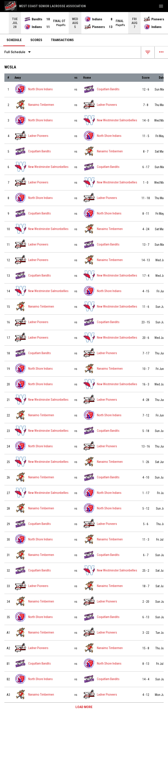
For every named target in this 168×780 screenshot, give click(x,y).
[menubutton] (161, 6)
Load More (84, 707)
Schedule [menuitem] (14, 40)
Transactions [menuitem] (62, 40)
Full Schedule (18, 52)
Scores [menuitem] (36, 40)
